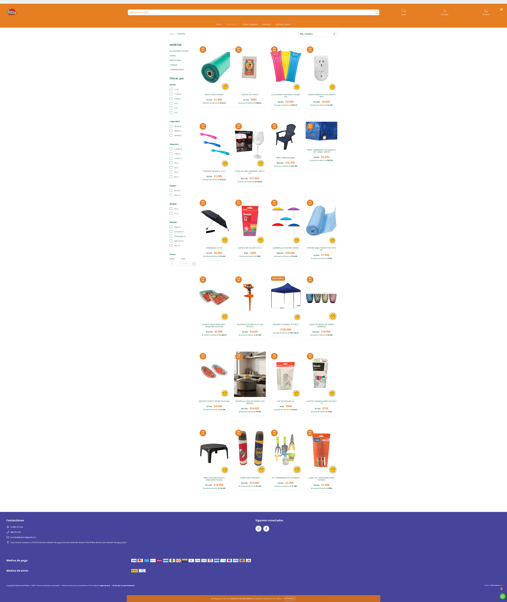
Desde (172, 259)
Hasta (183, 259)
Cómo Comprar (250, 24)
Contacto (266, 24)
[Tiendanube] (492, 586)
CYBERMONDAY (177, 69)
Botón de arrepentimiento (124, 585)
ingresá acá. (105, 585)
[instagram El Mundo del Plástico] (4, 2)
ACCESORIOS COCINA (179, 51)
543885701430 (16, 527)
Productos (231, 24)
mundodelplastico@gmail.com (23, 537)
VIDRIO (173, 55)
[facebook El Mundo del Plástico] (7, 2)
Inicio (218, 24)
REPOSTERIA (175, 60)
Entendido (289, 598)
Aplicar (194, 264)
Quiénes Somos (283, 24)
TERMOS (173, 65)
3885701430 (15, 532)
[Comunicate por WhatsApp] (503, 596)
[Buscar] (376, 12)
